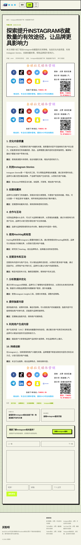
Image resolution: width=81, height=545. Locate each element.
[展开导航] (36, 5)
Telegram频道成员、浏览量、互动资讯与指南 (70, 533)
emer (12, 58)
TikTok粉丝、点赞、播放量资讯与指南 (53, 527)
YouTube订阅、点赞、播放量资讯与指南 (71, 527)
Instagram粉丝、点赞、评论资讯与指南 (70, 522)
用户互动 (13, 403)
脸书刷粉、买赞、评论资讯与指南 (53, 522)
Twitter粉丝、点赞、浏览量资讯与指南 (53, 533)
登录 (22, 5)
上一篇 (10, 444)
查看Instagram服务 (62, 431)
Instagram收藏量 (48, 403)
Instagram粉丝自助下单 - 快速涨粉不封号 (22, 20)
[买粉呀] (9, 4)
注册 (29, 5)
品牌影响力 (21, 403)
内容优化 (39, 403)
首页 (7, 20)
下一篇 (71, 444)
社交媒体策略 (30, 403)
